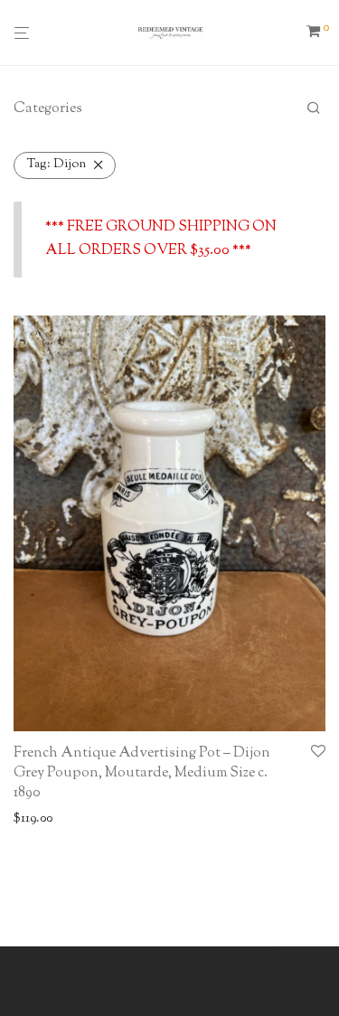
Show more (109, 819)
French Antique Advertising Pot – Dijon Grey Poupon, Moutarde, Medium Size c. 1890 (142, 773)
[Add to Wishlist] (318, 753)
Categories (48, 109)
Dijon (56, 164)
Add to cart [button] (39, 819)
